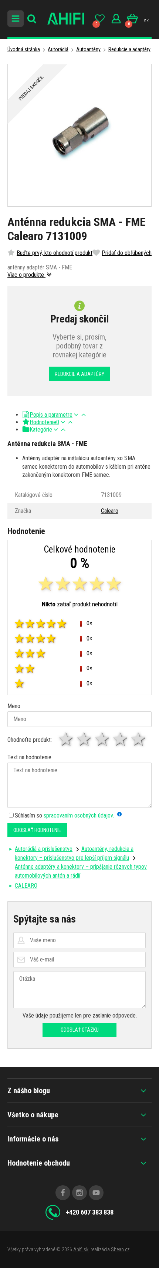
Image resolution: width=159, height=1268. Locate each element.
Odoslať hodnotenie (37, 830)
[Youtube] (96, 1192)
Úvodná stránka (23, 49)
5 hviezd (139, 739)
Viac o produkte (26, 274)
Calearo (109, 510)
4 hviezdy (121, 739)
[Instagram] (79, 1192)
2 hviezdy (84, 739)
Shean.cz (120, 1249)
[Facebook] (62, 1192)
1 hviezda (66, 739)
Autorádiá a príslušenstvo (43, 848)
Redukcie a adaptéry (129, 49)
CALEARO (26, 885)
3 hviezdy (103, 739)
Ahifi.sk (80, 1249)
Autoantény (88, 49)
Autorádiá (58, 49)
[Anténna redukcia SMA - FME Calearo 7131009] (79, 135)
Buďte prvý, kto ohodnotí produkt (54, 252)
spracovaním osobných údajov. (79, 815)
